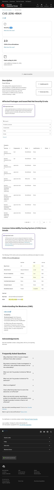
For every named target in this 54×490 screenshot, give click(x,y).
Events (35, 470)
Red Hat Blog (37, 472)
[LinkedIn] (41, 432)
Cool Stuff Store (21, 473)
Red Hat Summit (37, 473)
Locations (4, 472)
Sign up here (24, 412)
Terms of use (20, 481)
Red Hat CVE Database (7, 9)
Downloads (12, 1)
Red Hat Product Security (31, 419)
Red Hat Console (20, 1)
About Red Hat (5, 470)
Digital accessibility (6, 482)
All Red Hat (46, 6)
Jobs (19, 470)
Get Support (28, 1)
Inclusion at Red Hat (6, 473)
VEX (3, 18)
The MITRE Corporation (25, 424)
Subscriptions (5, 1)
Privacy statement (5, 481)
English (41, 6)
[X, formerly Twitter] (51, 432)
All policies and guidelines (39, 481)
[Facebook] (47, 432)
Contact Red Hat (21, 472)
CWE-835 (6, 312)
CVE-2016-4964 (18, 9)
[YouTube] (44, 432)
